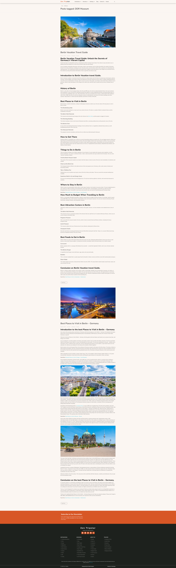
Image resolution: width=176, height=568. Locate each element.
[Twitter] (88, 533)
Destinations (77, 1)
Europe (77, 55)
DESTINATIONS (63, 537)
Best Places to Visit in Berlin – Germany (79, 323)
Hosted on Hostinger (111, 566)
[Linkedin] (85, 533)
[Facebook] (82, 533)
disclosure (91, 562)
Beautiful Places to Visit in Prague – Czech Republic (76, 192)
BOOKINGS (79, 537)
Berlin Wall (90, 116)
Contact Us (102, 1)
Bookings (92, 1)
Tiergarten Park (79, 405)
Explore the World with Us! (88, 530)
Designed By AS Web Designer (88, 566)
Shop (97, 1)
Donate (107, 1)
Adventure (85, 1)
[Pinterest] (91, 533)
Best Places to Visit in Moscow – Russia (73, 416)
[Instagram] (93, 533)
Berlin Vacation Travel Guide (74, 52)
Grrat (69, 55)
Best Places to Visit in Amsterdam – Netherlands (75, 277)
